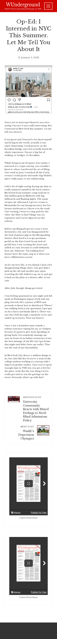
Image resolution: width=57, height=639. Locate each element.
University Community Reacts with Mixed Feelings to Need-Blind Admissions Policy (36, 409)
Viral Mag (39, 630)
